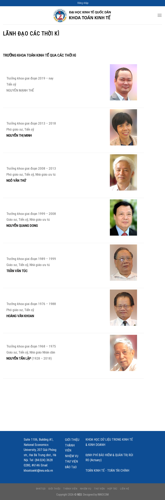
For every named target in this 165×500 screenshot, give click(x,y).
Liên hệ (124, 488)
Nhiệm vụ (71, 456)
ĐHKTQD (41, 488)
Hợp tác (112, 488)
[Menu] (159, 15)
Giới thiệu (72, 440)
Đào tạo (71, 467)
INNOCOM (103, 494)
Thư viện (71, 461)
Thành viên (70, 448)
